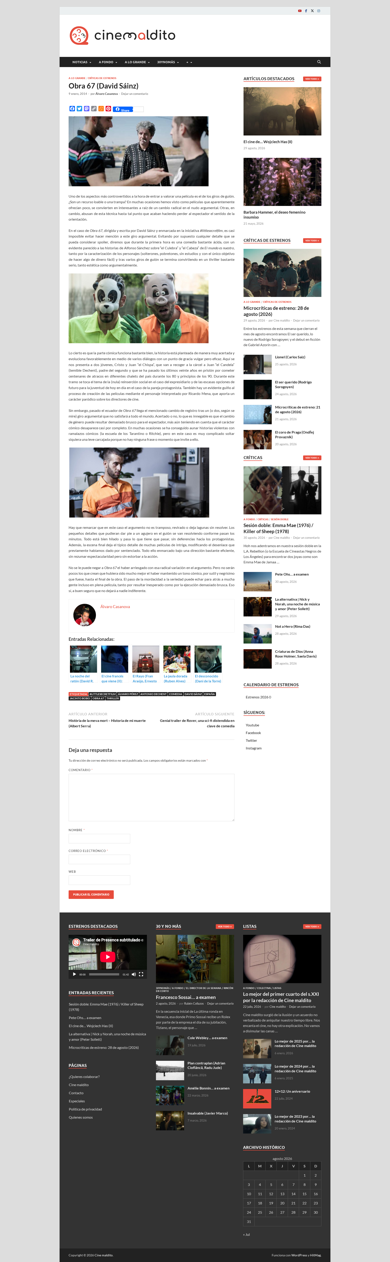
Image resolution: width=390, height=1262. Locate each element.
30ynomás (166, 62)
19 (271, 1203)
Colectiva (264, 988)
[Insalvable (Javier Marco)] (170, 1113)
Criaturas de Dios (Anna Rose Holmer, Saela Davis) (296, 653)
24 (249, 1212)
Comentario (81, 770)
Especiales (77, 1101)
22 (304, 1203)
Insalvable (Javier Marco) (208, 1113)
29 (304, 1212)
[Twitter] (312, 11)
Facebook (253, 732)
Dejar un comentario (134, 94)
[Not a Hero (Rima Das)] (258, 627)
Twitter (251, 740)
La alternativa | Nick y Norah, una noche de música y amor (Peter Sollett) (297, 604)
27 (282, 1212)
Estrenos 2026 (257, 697)
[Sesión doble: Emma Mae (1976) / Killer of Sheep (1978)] (282, 491)
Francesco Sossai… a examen (186, 997)
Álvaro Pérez (128, 694)
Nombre (77, 830)
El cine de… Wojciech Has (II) (268, 141)
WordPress (299, 1255)
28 (293, 1212)
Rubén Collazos (194, 1003)
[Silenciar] (134, 974)
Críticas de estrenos (102, 78)
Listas (277, 988)
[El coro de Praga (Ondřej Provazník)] (258, 432)
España (209, 694)
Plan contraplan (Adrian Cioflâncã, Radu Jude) (206, 1065)
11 (260, 1194)
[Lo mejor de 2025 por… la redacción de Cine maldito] (257, 1041)
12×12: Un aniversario (292, 1091)
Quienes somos (81, 1117)
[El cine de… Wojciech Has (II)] (282, 111)
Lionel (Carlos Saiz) (290, 357)
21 (293, 1203)
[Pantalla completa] (141, 974)
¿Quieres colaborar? (84, 1076)
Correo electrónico (88, 851)
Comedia (175, 694)
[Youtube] (299, 11)
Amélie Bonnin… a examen (209, 1088)
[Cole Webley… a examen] (170, 1038)
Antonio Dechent (153, 694)
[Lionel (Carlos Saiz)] (258, 357)
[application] (108, 957)
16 (316, 1194)
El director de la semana (203, 988)
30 (316, 1212)
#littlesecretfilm (103, 694)
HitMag (315, 1255)
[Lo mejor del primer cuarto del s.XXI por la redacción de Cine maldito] (282, 937)
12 (271, 1194)
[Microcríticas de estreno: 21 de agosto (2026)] (258, 407)
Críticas (263, 519)
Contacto (76, 1093)
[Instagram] (318, 11)
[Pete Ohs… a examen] (258, 574)
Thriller (113, 698)
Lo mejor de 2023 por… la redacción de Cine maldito (295, 1118)
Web (72, 871)
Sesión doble (280, 519)
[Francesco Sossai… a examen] (195, 937)
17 (249, 1203)
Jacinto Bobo (80, 698)
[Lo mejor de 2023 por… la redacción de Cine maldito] (257, 1117)
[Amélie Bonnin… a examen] (170, 1088)
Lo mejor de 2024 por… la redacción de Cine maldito (295, 1068)
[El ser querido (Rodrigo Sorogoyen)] (258, 382)
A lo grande (135, 62)
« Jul (246, 1234)
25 (260, 1212)
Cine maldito (282, 320)
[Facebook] (306, 11)
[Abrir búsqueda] (319, 62)
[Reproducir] (74, 974)
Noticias (79, 62)
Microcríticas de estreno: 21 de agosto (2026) (297, 409)
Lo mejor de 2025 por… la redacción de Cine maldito (295, 1043)
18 (260, 1203)
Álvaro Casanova (106, 94)
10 (249, 1194)
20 (282, 1203)
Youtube (252, 725)
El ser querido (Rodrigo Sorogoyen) (293, 384)
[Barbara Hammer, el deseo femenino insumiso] (282, 181)
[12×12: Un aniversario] (257, 1091)
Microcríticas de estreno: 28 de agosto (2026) (104, 1047)
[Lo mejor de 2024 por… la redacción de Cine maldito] (257, 1066)
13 (282, 1194)
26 (271, 1212)
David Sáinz (193, 694)
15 (304, 1194)
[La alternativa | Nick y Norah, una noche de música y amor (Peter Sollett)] (258, 599)
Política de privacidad (85, 1109)
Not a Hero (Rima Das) (292, 626)
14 (293, 1194)
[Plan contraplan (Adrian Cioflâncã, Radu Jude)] (170, 1063)
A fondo (106, 62)
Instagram (254, 748)
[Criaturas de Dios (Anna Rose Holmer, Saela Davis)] (258, 652)
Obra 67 (98, 698)
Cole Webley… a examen (207, 1038)
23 (316, 1203)
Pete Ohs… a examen (292, 574)
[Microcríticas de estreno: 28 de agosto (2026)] (282, 274)
